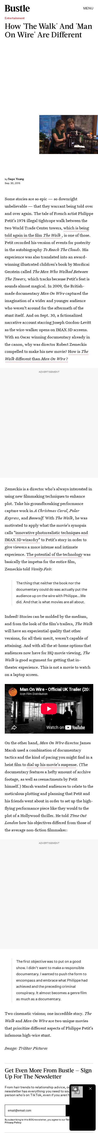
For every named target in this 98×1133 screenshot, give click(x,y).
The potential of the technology (54, 554)
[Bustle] (17, 8)
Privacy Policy (13, 1122)
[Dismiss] (90, 1088)
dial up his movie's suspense (52, 764)
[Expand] (74, 1088)
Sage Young (16, 179)
